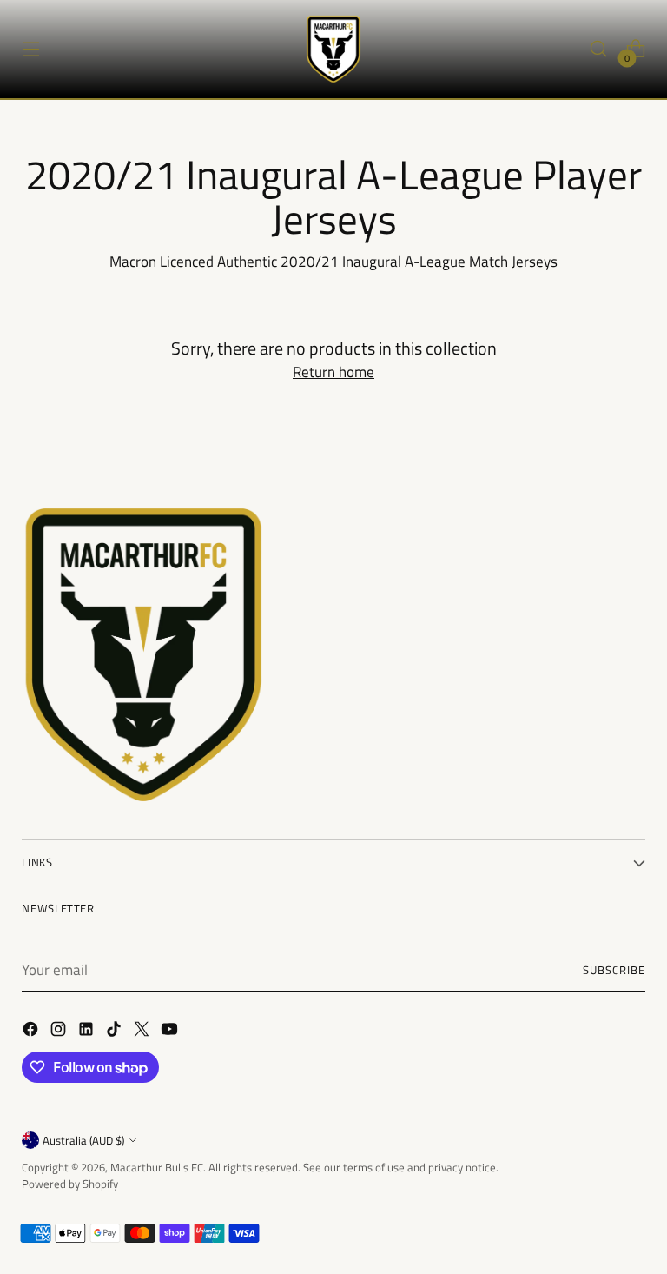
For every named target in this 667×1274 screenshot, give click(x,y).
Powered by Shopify (70, 1183)
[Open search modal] (599, 49)
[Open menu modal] (31, 49)
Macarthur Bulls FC (156, 1167)
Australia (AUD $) (83, 1140)
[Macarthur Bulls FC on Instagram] (60, 1032)
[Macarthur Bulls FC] (333, 49)
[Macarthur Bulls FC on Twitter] (143, 1032)
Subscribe (614, 970)
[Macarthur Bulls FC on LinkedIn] (87, 1032)
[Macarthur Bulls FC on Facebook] (32, 1032)
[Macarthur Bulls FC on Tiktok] (115, 1032)
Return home (333, 372)
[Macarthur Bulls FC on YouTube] (171, 1032)
